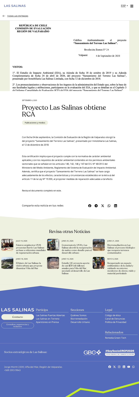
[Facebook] (109, 366)
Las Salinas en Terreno (47, 318)
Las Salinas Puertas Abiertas (50, 315)
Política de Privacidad (115, 322)
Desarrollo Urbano (80, 322)
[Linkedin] (124, 366)
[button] (123, 6)
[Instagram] (119, 366)
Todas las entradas (17, 16)
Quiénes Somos (78, 315)
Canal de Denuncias (115, 318)
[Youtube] (128, 366)
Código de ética (113, 315)
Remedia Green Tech (115, 337)
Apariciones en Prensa (47, 322)
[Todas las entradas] (4, 16)
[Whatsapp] (133, 366)
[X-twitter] (114, 366)
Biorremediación (79, 318)
